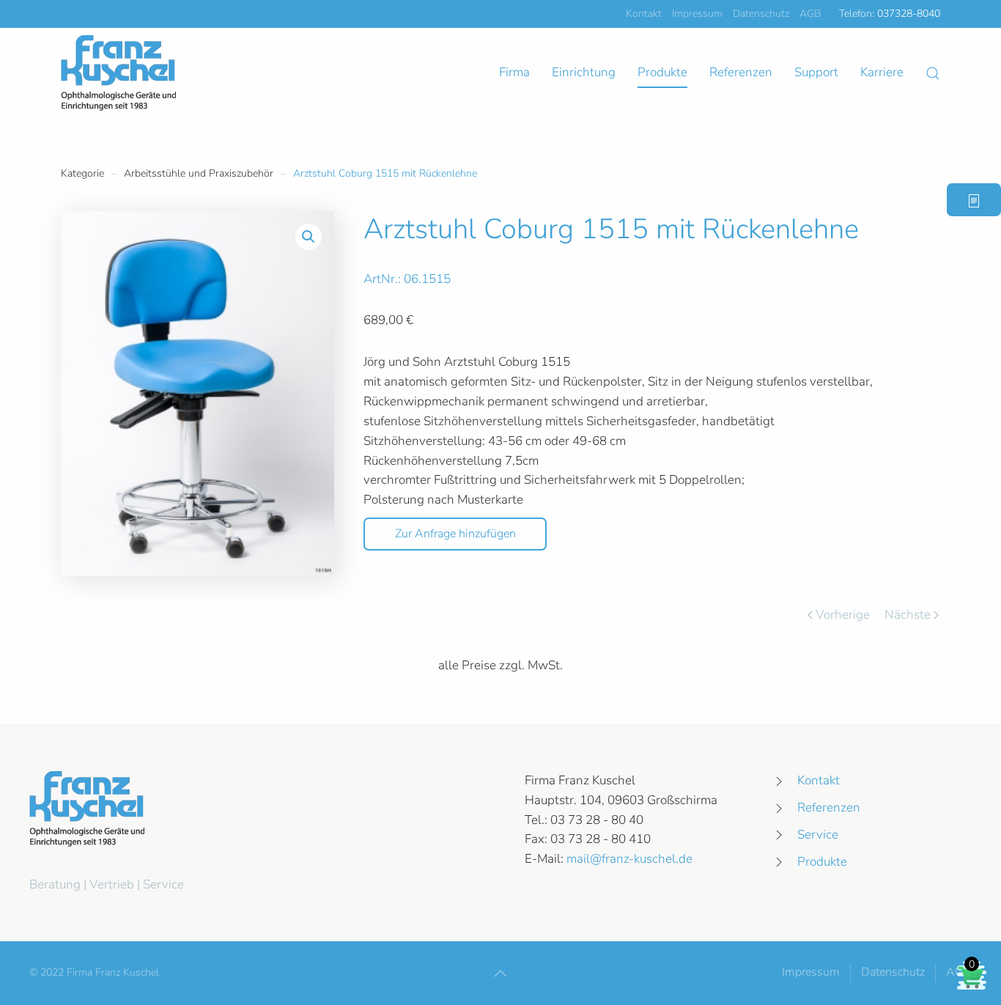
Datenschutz (761, 14)
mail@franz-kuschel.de (629, 858)
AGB (810, 14)
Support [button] (816, 72)
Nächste (907, 614)
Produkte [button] (662, 72)
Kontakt (644, 14)
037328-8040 (908, 14)
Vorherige (843, 614)
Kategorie (82, 173)
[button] (933, 73)
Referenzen (740, 72)
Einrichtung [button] (584, 72)
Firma (514, 72)
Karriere (882, 72)
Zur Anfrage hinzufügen (455, 534)
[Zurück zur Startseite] (118, 73)
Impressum (697, 14)
